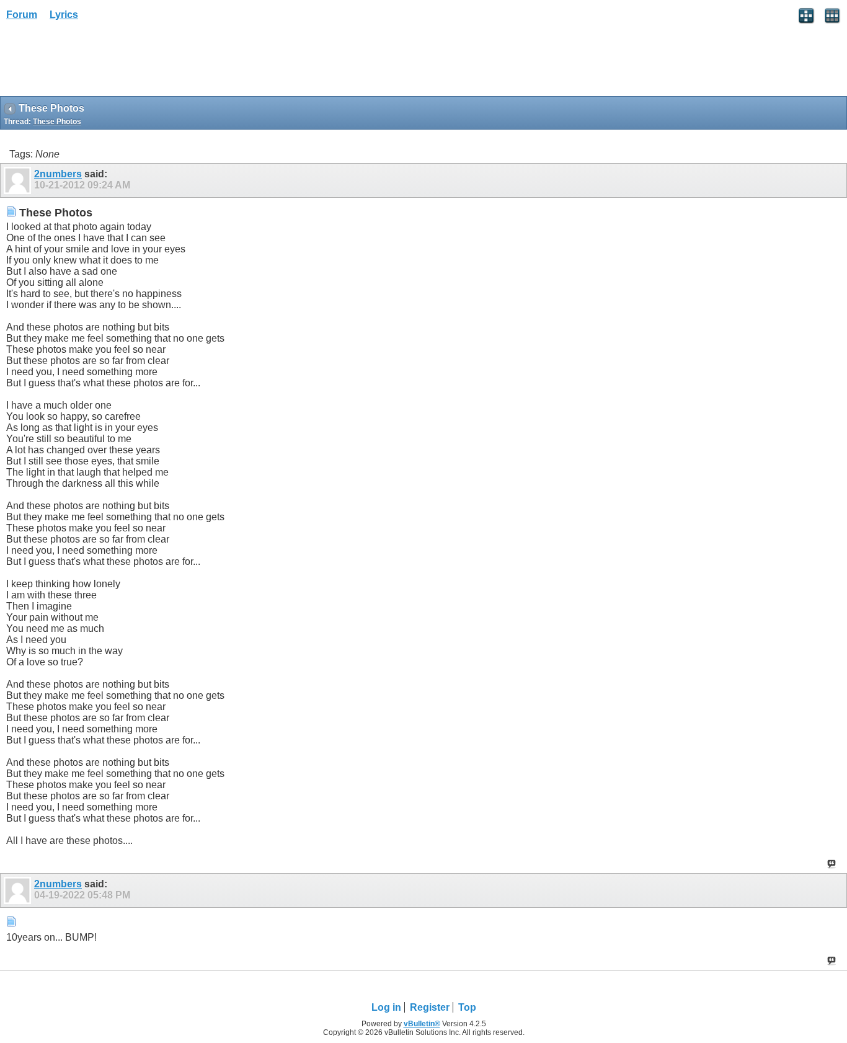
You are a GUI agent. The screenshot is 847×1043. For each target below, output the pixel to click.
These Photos (57, 121)
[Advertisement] (99, 63)
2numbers (58, 174)
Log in (386, 1007)
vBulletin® (422, 1023)
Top (467, 1007)
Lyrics (64, 14)
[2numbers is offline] (19, 180)
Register (430, 1007)
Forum (21, 14)
